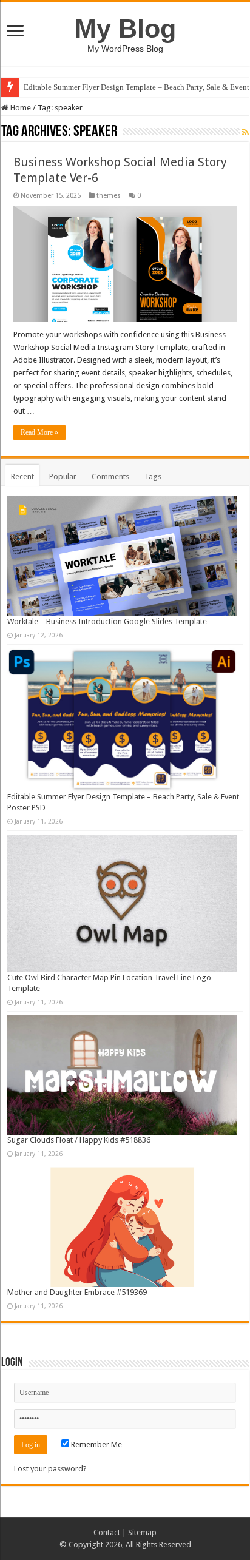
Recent (22, 476)
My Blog (125, 28)
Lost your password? (50, 1468)
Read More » (39, 432)
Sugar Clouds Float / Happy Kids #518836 (78, 1140)
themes (108, 196)
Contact (106, 1532)
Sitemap (142, 1532)
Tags (152, 476)
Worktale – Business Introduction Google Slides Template (107, 621)
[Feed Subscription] (245, 132)
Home (19, 107)
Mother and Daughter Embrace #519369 (77, 1292)
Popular (62, 476)
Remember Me (95, 1444)
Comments (110, 476)
